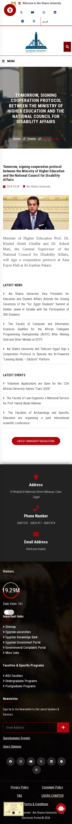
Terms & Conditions (36, 804)
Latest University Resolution (36, 441)
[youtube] (32, 12)
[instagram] (43, 12)
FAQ (19, 796)
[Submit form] (63, 727)
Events (31, 139)
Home (17, 139)
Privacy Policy (20, 787)
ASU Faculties (14, 676)
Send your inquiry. (36, 549)
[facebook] (10, 761)
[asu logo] (36, 41)
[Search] (67, 47)
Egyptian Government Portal (22, 642)
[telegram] (22, 21)
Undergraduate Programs (21, 681)
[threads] (33, 21)
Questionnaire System (16, 738)
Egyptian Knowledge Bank (21, 637)
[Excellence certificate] (14, 809)
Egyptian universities (18, 632)
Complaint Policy (52, 787)
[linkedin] (55, 12)
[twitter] (21, 12)
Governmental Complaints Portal (25, 647)
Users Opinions (12, 746)
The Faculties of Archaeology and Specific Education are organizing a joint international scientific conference (36, 418)
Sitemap (10, 627)
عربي (45, 21)
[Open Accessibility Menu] (10, 10)
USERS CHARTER (53, 796)
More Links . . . (14, 653)
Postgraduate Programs (20, 686)
